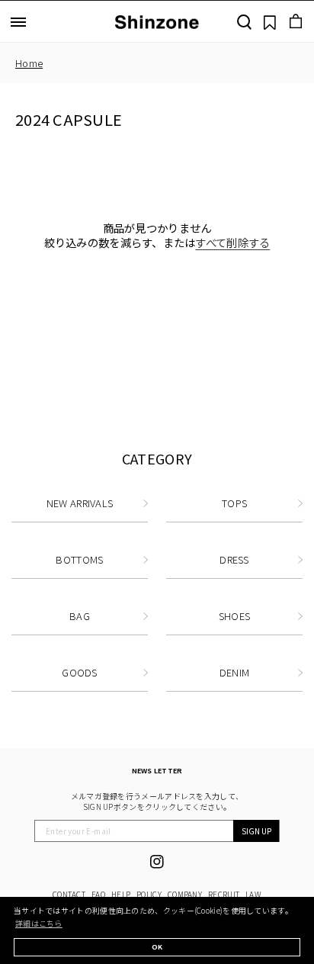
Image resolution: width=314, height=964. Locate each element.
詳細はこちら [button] (38, 923)
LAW (253, 894)
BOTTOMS (79, 559)
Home (29, 63)
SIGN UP (256, 831)
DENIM (234, 672)
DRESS (234, 559)
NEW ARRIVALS (80, 503)
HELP (120, 894)
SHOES (235, 616)
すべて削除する (232, 243)
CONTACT (69, 894)
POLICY (149, 894)
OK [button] (157, 947)
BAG (79, 616)
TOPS (234, 503)
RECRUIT (223, 894)
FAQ (98, 894)
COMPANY (185, 894)
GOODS (80, 672)
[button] (18, 22)
